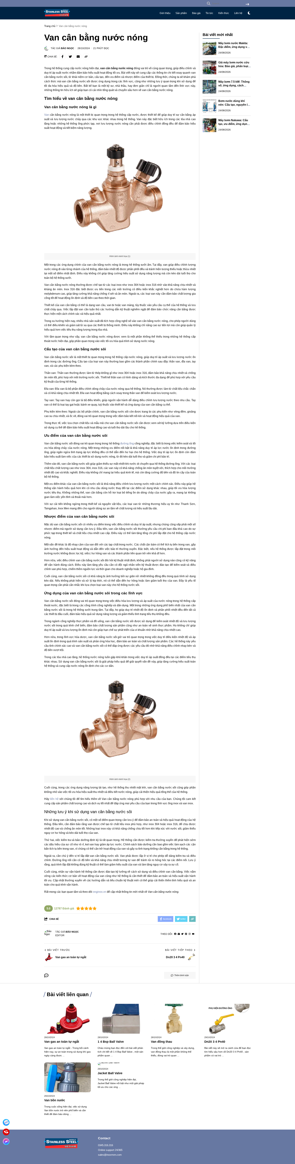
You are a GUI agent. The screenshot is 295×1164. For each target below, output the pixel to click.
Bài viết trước (58, 950)
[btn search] (247, 4)
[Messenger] (6, 1141)
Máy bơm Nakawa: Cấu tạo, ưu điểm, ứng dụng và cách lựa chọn (233, 124)
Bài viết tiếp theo (178, 950)
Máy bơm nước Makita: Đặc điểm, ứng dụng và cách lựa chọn (233, 47)
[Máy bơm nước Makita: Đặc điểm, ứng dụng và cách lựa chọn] (209, 48)
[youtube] (193, 934)
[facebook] (175, 934)
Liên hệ (238, 13)
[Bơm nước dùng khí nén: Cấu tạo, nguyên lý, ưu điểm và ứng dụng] (209, 106)
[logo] (57, 17)
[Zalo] (6, 1122)
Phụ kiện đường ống (220, 1008)
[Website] (179, 934)
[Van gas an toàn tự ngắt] (67, 1019)
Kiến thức (223, 13)
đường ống (127, 443)
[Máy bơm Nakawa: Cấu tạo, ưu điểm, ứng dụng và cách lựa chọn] (209, 125)
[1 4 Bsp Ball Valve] (121, 1019)
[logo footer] (69, 1143)
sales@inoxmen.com (110, 1154)
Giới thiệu (165, 13)
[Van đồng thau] (174, 1019)
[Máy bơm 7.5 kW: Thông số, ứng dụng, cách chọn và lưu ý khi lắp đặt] (209, 87)
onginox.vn (99, 891)
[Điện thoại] (6, 1132)
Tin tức (209, 13)
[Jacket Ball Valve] (121, 1063)
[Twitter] (182, 934)
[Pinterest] (186, 934)
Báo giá (196, 13)
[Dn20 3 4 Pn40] (227, 1019)
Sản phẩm (181, 13)
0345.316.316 (105, 1145)
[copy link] (86, 56)
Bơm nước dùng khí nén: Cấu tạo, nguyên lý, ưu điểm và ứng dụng (234, 105)
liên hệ (54, 798)
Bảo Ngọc (67, 48)
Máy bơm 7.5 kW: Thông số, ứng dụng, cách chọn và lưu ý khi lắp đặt (234, 85)
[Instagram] (189, 934)
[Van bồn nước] (67, 1077)
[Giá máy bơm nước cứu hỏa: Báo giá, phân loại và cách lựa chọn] (209, 67)
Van (46, 114)
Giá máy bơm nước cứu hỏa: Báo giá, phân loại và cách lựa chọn (233, 66)
